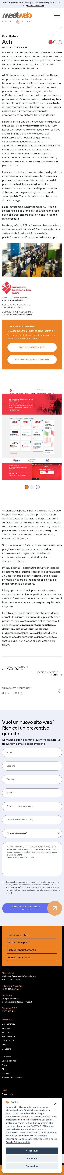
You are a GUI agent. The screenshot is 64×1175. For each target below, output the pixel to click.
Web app (6, 1028)
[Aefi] (32, 260)
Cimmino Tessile (15, 669)
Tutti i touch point (18, 942)
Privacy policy (8, 1094)
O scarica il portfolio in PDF (32, 359)
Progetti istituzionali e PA (12, 307)
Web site (5, 300)
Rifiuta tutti (32, 1158)
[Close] (55, 1104)
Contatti (6, 1073)
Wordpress (27, 314)
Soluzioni (6, 1049)
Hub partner (7, 314)
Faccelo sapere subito (32, 347)
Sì (3, 693)
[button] (27, 487)
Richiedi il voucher (35, 5)
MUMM (54, 675)
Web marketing (8, 1036)
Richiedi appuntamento (21, 950)
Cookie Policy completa (18, 1142)
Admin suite (17, 314)
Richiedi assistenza (18, 957)
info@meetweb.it (10, 998)
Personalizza (32, 1166)
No (15, 693)
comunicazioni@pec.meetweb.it (17, 1002)
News (4, 1065)
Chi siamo (6, 1056)
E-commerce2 (8, 1024)
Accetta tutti (32, 1151)
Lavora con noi (9, 1061)
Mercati (5, 1044)
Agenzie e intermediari (12, 1077)
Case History (8, 1040)
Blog (4, 1069)
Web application (17, 300)
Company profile (17, 935)
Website (5, 1032)
